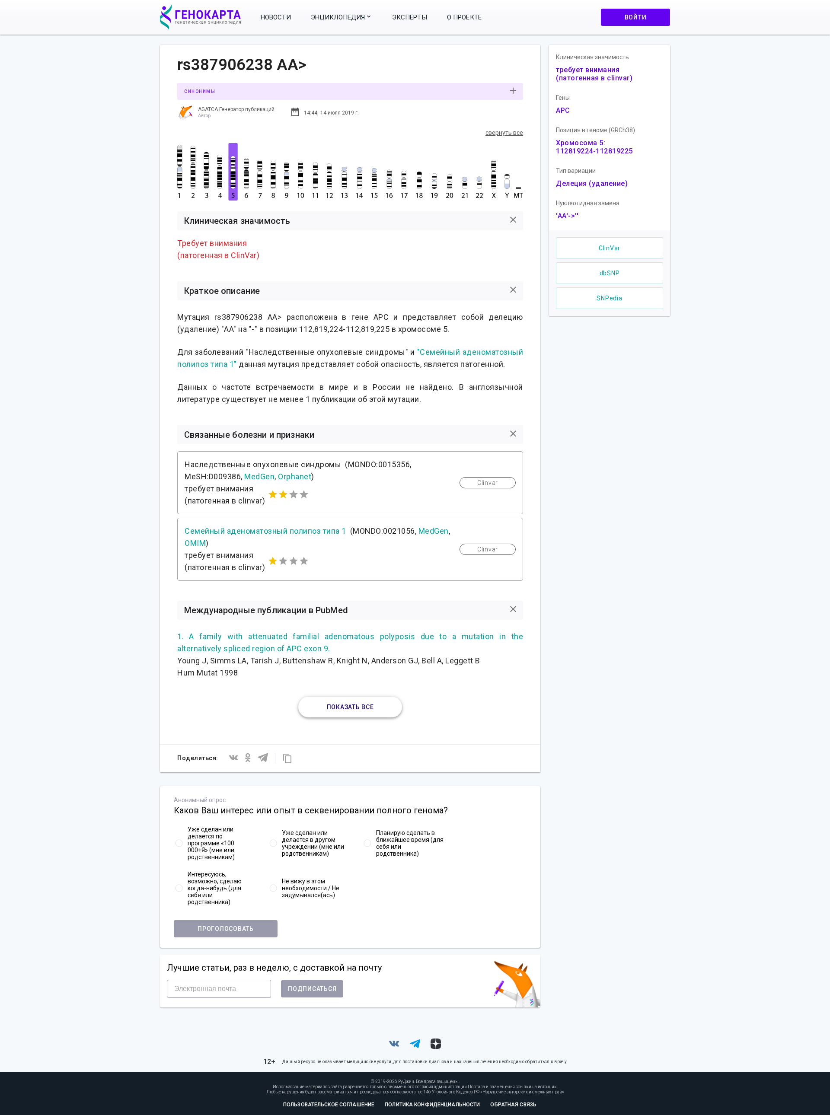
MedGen (259, 476)
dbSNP (610, 273)
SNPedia (609, 298)
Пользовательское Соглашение (328, 1105)
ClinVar (609, 248)
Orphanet (294, 476)
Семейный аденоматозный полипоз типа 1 (265, 530)
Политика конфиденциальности (432, 1105)
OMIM (195, 543)
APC (563, 110)
